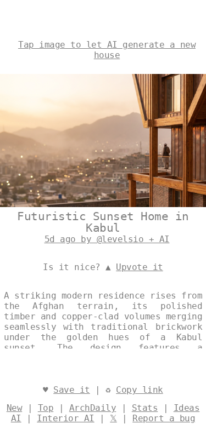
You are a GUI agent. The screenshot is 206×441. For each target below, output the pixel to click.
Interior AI (65, 418)
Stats (145, 408)
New (15, 408)
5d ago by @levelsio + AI (107, 239)
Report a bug (163, 418)
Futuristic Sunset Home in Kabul (103, 222)
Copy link (139, 390)
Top (46, 408)
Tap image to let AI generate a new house (107, 49)
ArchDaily (92, 408)
